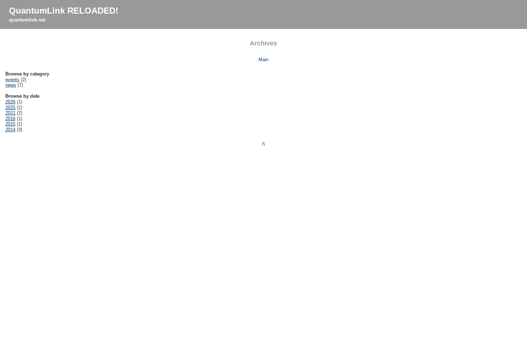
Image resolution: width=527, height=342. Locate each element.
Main (263, 59)
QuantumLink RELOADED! (63, 10)
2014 (10, 129)
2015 (10, 124)
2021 (10, 113)
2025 (10, 107)
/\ (263, 144)
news (10, 85)
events (12, 79)
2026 (10, 101)
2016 (10, 118)
